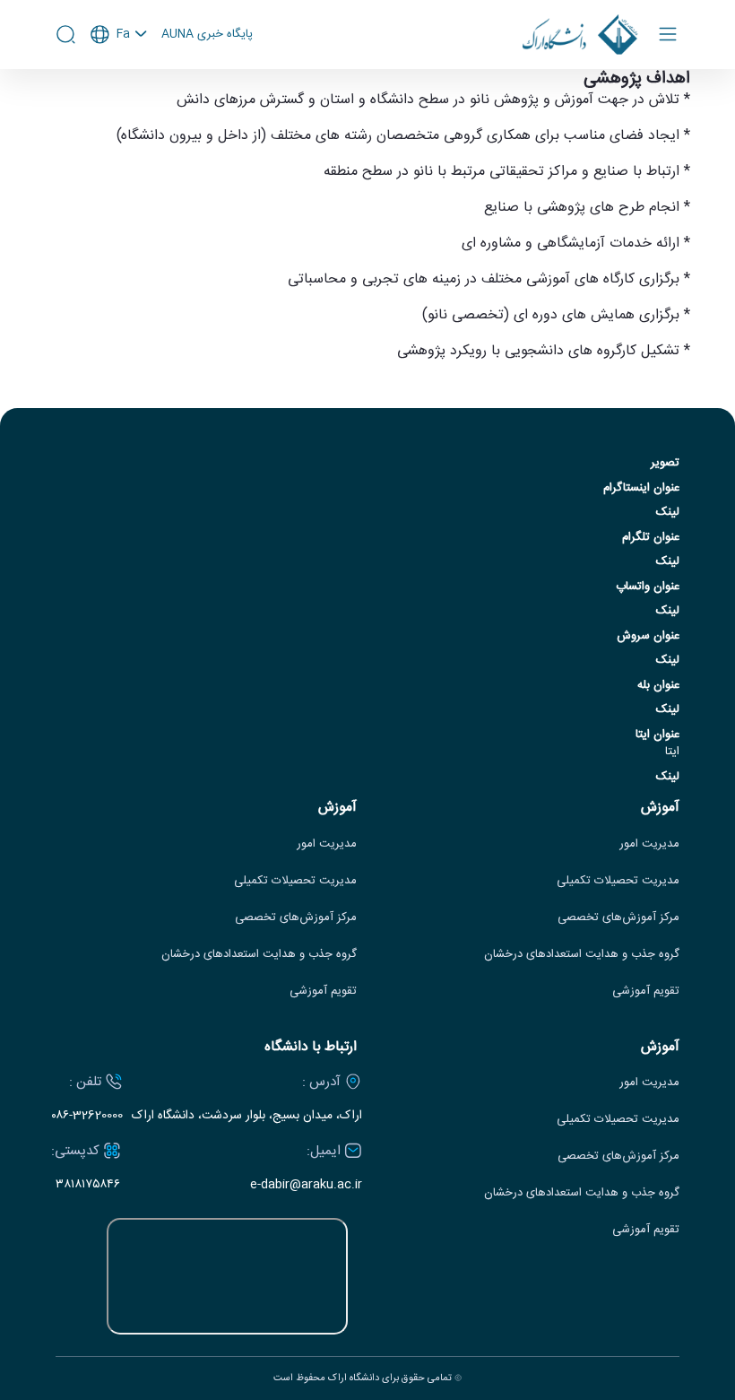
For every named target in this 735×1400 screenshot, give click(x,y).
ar (119, 107)
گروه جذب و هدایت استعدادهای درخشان (581, 954)
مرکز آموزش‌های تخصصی (618, 918)
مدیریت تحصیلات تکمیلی (618, 881)
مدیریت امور (649, 844)
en (119, 82)
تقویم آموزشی (645, 991)
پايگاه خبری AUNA (207, 35)
